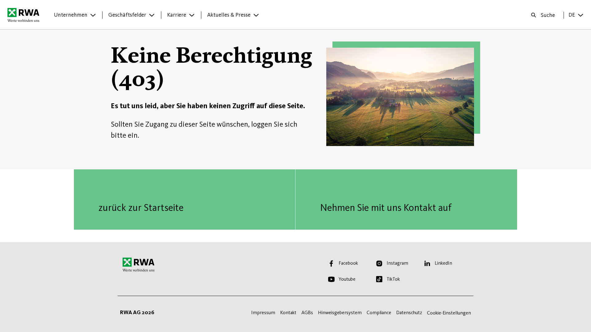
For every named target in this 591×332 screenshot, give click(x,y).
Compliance (379, 312)
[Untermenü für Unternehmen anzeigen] (93, 15)
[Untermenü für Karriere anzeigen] (192, 15)
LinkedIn (443, 263)
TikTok (393, 279)
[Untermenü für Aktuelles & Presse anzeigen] (256, 15)
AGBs (307, 312)
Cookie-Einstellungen (449, 313)
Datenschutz (409, 312)
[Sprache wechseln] (580, 15)
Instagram (397, 263)
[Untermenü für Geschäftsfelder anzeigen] (152, 15)
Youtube (347, 279)
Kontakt (288, 312)
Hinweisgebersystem (340, 312)
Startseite (25, 14)
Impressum (263, 312)
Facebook (348, 263)
